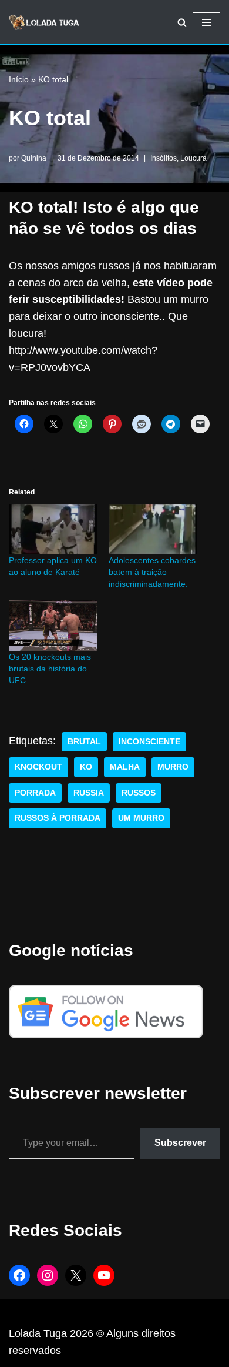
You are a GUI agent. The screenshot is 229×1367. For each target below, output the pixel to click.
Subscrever (180, 1143)
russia (88, 792)
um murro (141, 818)
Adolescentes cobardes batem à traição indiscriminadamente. (152, 572)
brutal (84, 741)
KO (86, 767)
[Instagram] (47, 1275)
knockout (38, 767)
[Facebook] (19, 1275)
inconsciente (149, 741)
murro (172, 767)
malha (125, 767)
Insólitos (163, 158)
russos (139, 792)
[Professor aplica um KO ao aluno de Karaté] (53, 529)
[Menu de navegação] (206, 22)
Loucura (193, 158)
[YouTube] (103, 1275)
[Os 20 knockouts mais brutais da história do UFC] (53, 625)
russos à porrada (57, 818)
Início (19, 79)
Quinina (33, 158)
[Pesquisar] (182, 22)
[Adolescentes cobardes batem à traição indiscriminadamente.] (153, 529)
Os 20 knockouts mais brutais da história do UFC (50, 668)
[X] (75, 1275)
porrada (35, 792)
